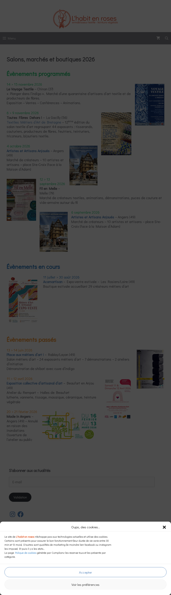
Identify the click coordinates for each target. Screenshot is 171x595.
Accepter (85, 572)
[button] (164, 527)
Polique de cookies (25, 552)
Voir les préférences (85, 584)
